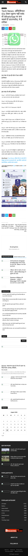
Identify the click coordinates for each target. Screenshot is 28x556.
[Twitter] (6, 28)
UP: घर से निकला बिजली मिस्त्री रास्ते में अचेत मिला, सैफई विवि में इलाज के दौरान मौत (14, 314)
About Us (7, 549)
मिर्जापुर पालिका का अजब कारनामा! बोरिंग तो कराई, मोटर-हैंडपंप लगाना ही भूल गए (14, 300)
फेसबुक (14, 165)
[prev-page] (3, 287)
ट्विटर (23, 165)
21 (18, 427)
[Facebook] (3, 28)
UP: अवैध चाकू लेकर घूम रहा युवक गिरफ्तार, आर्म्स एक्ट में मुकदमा (13, 304)
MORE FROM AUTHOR (19, 256)
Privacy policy (19, 549)
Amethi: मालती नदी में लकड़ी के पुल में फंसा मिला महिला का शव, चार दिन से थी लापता (13, 295)
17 (3, 427)
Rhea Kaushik (4, 369)
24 (3, 430)
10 (3, 424)
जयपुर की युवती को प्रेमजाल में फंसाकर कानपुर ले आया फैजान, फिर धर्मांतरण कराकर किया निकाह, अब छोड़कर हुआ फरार (20, 228)
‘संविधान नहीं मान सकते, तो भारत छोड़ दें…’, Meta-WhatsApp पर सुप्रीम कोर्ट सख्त (18, 271)
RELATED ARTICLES (7, 256)
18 (7, 427)
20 (14, 427)
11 (7, 424)
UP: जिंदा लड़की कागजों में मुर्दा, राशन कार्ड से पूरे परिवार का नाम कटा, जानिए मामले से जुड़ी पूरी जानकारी (14, 309)
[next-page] (5, 287)
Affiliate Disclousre (19, 551)
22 (21, 427)
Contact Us (12, 549)
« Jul (3, 435)
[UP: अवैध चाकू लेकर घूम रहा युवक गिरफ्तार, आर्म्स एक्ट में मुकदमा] (5, 466)
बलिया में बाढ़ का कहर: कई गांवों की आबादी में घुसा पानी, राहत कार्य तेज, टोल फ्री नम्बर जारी (13, 324)
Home (3, 5)
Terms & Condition (9, 551)
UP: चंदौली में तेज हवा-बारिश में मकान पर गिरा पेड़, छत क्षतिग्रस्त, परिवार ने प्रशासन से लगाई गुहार (12, 319)
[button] (2, 2)
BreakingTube (6, 24)
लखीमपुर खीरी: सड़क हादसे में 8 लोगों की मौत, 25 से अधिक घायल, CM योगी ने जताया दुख (8, 226)
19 (11, 427)
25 (7, 430)
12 (11, 424)
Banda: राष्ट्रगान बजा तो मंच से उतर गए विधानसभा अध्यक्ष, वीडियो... (13, 367)
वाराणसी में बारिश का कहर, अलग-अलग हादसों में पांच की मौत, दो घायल (14, 329)
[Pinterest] (10, 28)
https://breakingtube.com (14, 249)
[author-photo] (14, 244)
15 (21, 424)
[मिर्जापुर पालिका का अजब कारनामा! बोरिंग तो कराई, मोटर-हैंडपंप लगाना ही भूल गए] (5, 458)
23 (24, 427)
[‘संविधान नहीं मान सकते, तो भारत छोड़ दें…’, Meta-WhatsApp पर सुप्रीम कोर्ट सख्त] (5, 272)
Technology (8, 5)
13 (14, 424)
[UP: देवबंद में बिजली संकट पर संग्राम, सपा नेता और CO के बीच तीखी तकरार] (5, 386)
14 (18, 424)
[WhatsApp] (13, 28)
